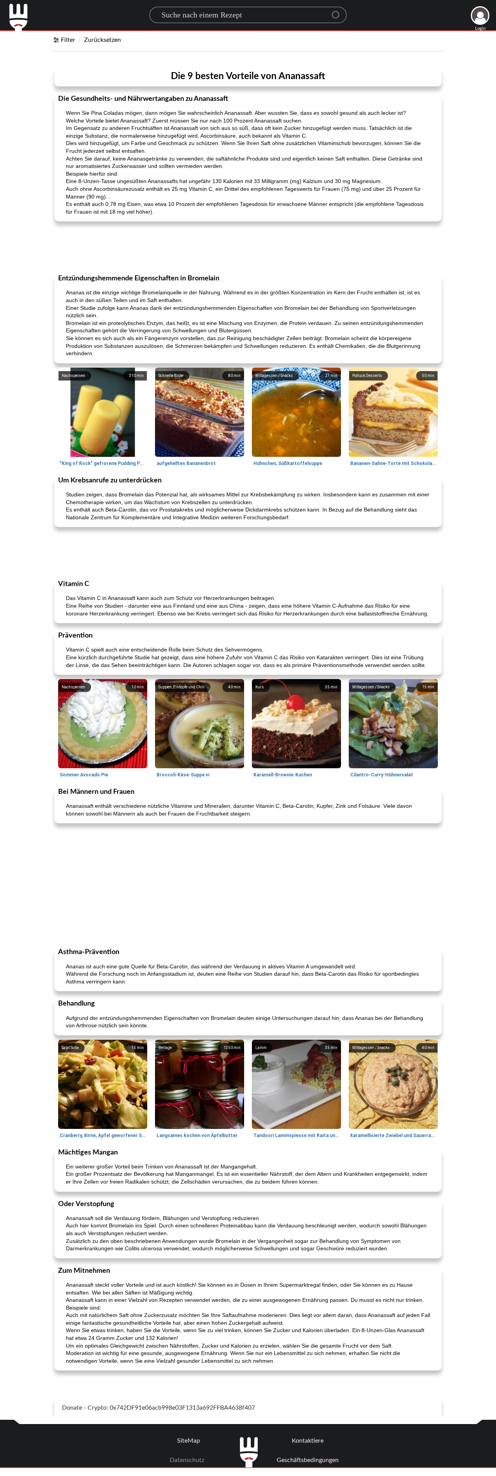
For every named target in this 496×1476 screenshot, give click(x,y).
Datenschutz (187, 1460)
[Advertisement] (248, 247)
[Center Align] (338, 11)
